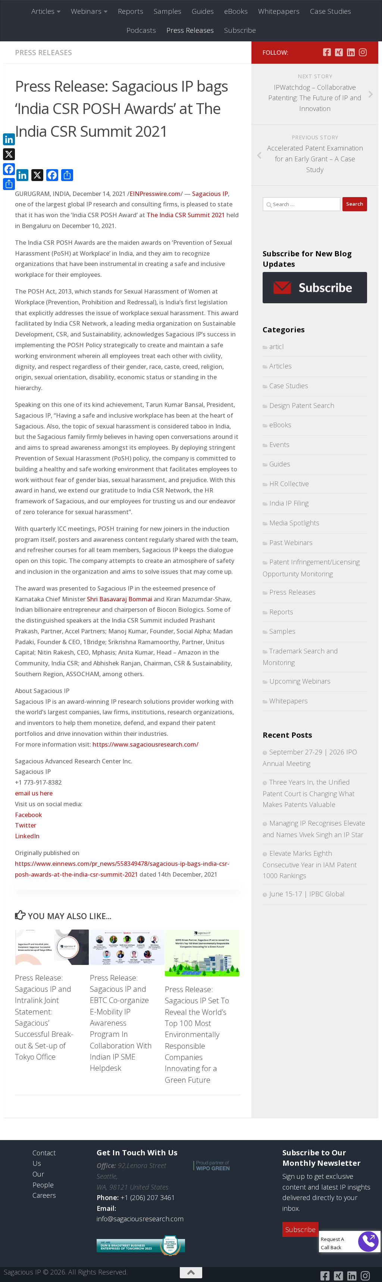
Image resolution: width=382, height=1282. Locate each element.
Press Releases (190, 30)
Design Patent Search (301, 405)
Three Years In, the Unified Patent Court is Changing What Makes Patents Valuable (308, 793)
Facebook (28, 815)
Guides (203, 11)
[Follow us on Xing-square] (338, 52)
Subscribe (240, 30)
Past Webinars (291, 542)
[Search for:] (302, 204)
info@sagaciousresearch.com (140, 1218)
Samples (167, 11)
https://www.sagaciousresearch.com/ (145, 744)
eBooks (236, 11)
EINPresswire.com (155, 194)
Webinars (86, 11)
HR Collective (289, 483)
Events (279, 444)
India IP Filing (289, 502)
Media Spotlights (294, 522)
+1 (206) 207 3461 (147, 1197)
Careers (44, 1195)
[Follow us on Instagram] (362, 52)
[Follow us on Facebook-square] (326, 52)
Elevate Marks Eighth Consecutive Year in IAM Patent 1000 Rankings (310, 864)
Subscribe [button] (300, 1229)
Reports (130, 11)
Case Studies (330, 11)
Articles (42, 11)
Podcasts (141, 30)
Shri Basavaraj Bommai (119, 599)
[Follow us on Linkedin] (350, 52)
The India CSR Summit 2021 (186, 215)
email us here (34, 793)
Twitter (25, 825)
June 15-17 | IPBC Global (307, 893)
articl (276, 346)
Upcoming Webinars (300, 681)
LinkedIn (27, 836)
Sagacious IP (210, 194)
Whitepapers (279, 11)
